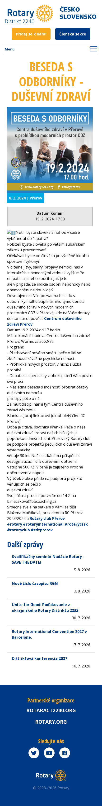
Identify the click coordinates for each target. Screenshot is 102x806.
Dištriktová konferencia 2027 (39, 658)
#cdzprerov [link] (42, 529)
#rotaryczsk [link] (76, 524)
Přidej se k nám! (31, 34)
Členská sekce (72, 34)
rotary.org (51, 721)
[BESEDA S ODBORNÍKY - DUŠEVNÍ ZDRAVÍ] (50, 150)
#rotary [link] (14, 524)
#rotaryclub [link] (18, 529)
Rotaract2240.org (51, 710)
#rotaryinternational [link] (43, 524)
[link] (47, 518)
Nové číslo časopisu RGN (35, 583)
